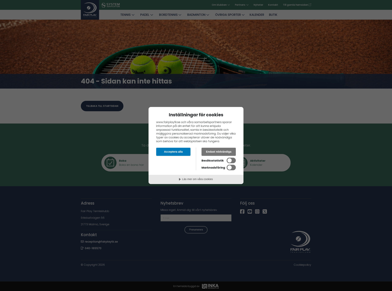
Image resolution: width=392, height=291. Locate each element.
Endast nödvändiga (218, 151)
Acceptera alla (173, 151)
